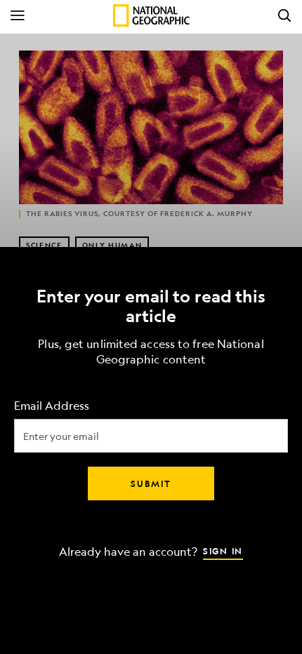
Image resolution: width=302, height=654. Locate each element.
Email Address (51, 406)
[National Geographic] (151, 15)
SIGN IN (223, 550)
